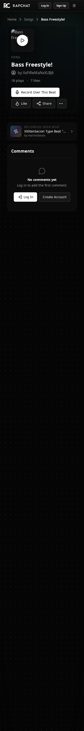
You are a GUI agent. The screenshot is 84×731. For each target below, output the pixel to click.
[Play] (22, 40)
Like (24, 103)
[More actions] (61, 103)
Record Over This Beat (38, 92)
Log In (45, 5)
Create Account (54, 197)
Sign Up (61, 5)
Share (47, 103)
